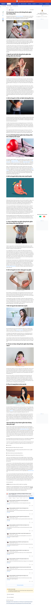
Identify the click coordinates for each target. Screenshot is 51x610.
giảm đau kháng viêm (19, 16)
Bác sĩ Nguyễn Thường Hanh (42, 13)
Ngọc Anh (39, 16)
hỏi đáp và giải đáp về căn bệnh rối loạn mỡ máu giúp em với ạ (18, 508)
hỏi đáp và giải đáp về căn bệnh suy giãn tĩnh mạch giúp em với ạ (19, 516)
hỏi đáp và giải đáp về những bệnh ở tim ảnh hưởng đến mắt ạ (18, 500)
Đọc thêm (8, 512)
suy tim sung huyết (14, 160)
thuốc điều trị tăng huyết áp (10, 266)
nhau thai (11, 410)
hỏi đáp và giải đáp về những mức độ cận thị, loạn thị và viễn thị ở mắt (20, 567)
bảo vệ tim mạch (31, 470)
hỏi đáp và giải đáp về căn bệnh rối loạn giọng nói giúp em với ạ (19, 558)
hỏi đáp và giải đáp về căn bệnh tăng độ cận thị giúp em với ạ (18, 575)
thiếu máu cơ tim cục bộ (16, 161)
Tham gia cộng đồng (20, 585)
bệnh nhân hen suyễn (19, 329)
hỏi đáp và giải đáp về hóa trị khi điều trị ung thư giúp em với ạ (18, 541)
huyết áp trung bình (26, 161)
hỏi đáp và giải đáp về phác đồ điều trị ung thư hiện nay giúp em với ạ (20, 533)
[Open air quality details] (3, 12)
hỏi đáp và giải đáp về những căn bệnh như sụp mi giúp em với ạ (19, 550)
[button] (18, 10)
